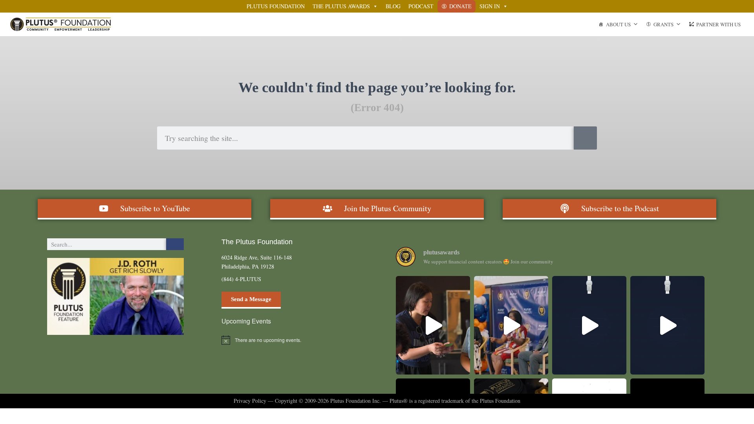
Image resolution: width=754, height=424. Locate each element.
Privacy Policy (250, 400)
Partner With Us (718, 24)
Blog (393, 6)
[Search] (585, 138)
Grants (663, 24)
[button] (115, 296)
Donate (460, 6)
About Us (618, 24)
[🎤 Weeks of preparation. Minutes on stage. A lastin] (667, 325)
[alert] (289, 340)
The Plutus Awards (341, 6)
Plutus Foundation (276, 6)
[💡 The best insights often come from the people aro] (511, 325)
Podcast (421, 6)
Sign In (489, 6)
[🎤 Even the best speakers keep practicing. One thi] (589, 325)
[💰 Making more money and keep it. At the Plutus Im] (433, 325)
